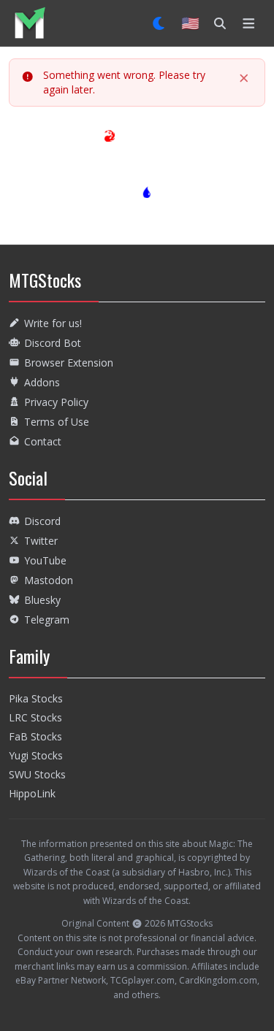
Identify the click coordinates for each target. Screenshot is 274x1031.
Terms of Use (56, 422)
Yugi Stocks (36, 755)
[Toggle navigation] (249, 23)
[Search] (220, 23)
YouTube (45, 560)
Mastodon (48, 580)
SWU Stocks (37, 774)
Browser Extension (68, 362)
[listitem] (29, 23)
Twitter (41, 541)
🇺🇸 (190, 23)
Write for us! (53, 323)
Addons (42, 382)
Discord (42, 521)
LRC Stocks (35, 717)
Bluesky (42, 600)
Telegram (46, 619)
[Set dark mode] (159, 23)
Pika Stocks (36, 698)
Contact (42, 441)
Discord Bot (52, 343)
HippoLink (32, 793)
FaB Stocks (35, 736)
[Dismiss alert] (244, 78)
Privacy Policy (56, 402)
